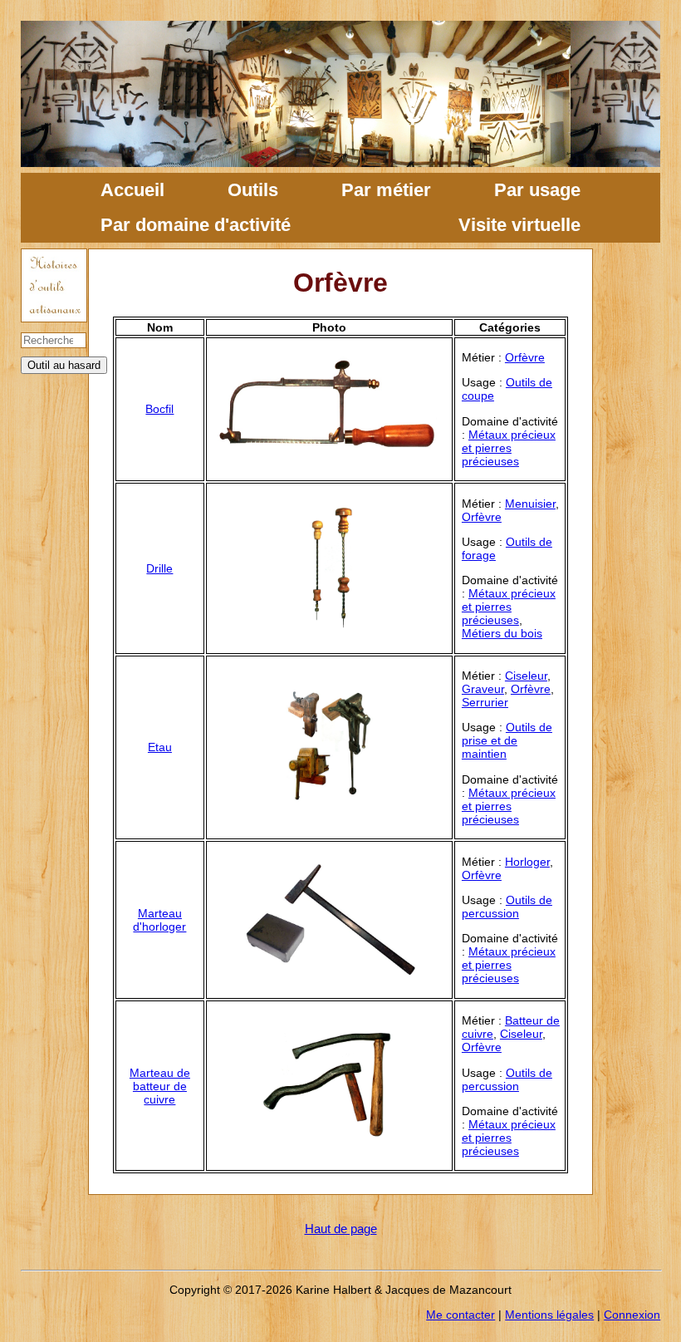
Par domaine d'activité (195, 224)
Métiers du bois (502, 633)
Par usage (537, 189)
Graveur (483, 689)
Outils (253, 189)
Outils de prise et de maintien (507, 740)
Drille (159, 568)
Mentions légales (549, 1314)
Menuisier (530, 503)
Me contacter (460, 1314)
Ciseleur (526, 675)
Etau (160, 747)
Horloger (527, 861)
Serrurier (485, 702)
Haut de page (341, 1229)
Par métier (386, 189)
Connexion (632, 1314)
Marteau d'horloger (159, 920)
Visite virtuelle (519, 224)
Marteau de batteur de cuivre (160, 1086)
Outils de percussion (507, 906)
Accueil (132, 189)
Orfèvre (525, 357)
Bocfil (159, 408)
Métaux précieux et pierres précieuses (509, 448)
